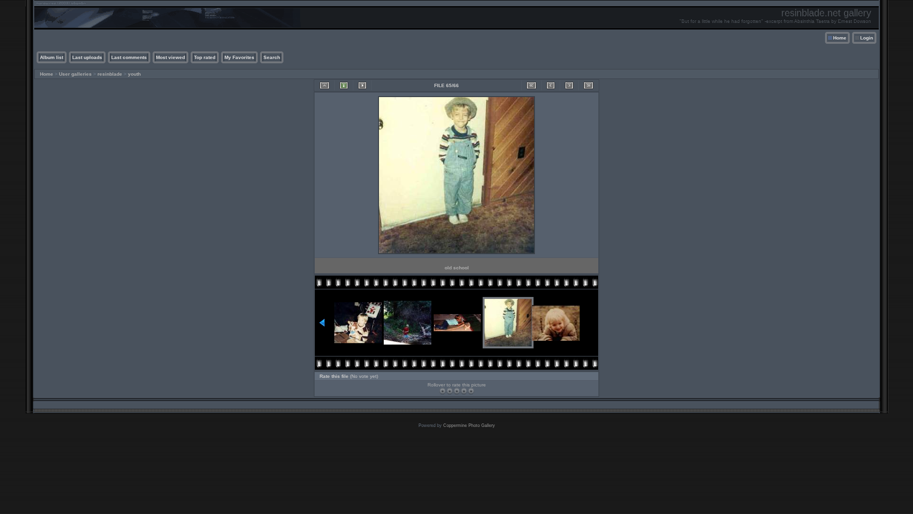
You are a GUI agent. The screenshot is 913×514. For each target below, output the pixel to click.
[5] (471, 391)
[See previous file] (551, 85)
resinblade (109, 74)
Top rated (204, 57)
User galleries (75, 74)
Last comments (129, 57)
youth (134, 74)
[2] (449, 391)
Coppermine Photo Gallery (469, 425)
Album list (51, 57)
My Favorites (239, 57)
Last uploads (87, 57)
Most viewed (170, 57)
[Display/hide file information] (344, 85)
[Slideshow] (362, 85)
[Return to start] (531, 85)
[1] (442, 391)
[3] (456, 391)
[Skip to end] (588, 85)
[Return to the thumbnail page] (324, 85)
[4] (463, 391)
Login (866, 37)
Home (839, 37)
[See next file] (569, 85)
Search (271, 57)
